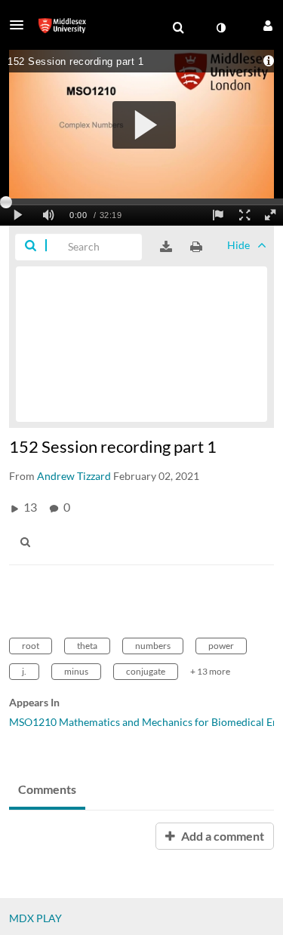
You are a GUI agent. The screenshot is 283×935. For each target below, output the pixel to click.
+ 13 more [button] (210, 671)
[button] (21, 24)
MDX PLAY (35, 918)
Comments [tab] (47, 789)
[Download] (166, 247)
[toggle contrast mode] (220, 28)
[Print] (196, 247)
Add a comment (221, 836)
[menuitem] (178, 28)
